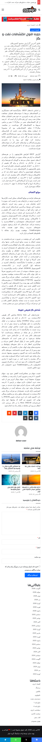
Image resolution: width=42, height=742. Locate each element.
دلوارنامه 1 (37, 702)
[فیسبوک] (36, 413)
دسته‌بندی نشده (35, 699)
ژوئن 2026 (36, 596)
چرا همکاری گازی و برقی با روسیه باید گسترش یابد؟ (11, 467)
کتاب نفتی (37, 717)
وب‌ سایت (37, 557)
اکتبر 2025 (36, 622)
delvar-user (33, 76)
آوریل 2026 (36, 603)
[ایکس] (30, 413)
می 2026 (37, 599)
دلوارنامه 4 (36, 706)
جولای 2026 (36, 592)
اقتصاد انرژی (31, 25)
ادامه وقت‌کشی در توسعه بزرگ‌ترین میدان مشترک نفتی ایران (31, 489)
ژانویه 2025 (36, 640)
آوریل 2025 (36, 629)
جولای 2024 (36, 663)
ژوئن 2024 (36, 666)
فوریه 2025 (36, 637)
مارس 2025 (36, 633)
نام (38, 538)
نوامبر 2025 (36, 618)
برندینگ (38, 688)
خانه (37, 25)
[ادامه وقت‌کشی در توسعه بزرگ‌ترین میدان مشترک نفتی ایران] (31, 480)
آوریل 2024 (36, 674)
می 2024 (37, 670)
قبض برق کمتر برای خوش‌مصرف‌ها (14, 488)
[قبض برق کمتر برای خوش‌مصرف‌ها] (11, 480)
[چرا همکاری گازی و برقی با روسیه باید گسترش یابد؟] (11, 459)
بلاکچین (38, 691)
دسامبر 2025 (36, 614)
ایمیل (38, 547)
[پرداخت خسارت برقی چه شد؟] (31, 459)
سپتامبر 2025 (36, 626)
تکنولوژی (37, 695)
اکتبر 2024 (36, 652)
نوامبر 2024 (36, 648)
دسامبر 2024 (36, 644)
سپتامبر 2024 (36, 655)
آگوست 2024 (36, 659)
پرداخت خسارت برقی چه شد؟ (32, 467)
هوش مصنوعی (35, 721)
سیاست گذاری (35, 714)
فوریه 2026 (36, 607)
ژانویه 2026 (36, 611)
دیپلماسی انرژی (35, 710)
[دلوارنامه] (29, 9)
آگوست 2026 (36, 588)
